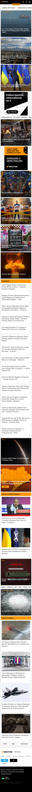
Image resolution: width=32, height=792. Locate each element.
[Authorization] (23, 1)
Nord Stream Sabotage (8, 590)
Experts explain (7, 618)
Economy (21, 756)
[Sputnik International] (5, 2)
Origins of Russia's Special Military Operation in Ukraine (16, 121)
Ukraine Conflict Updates (11, 494)
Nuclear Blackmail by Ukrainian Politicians (13, 254)
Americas (8, 756)
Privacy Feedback (19, 771)
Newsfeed (5, 281)
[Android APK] (5, 778)
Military (27, 756)
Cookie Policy (4, 771)
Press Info (8, 769)
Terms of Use (15, 769)
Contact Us (21, 769)
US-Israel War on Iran (7, 12)
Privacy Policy (11, 771)
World (3, 39)
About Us (3, 769)
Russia (15, 756)
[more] (30, 35)
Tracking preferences (6, 774)
